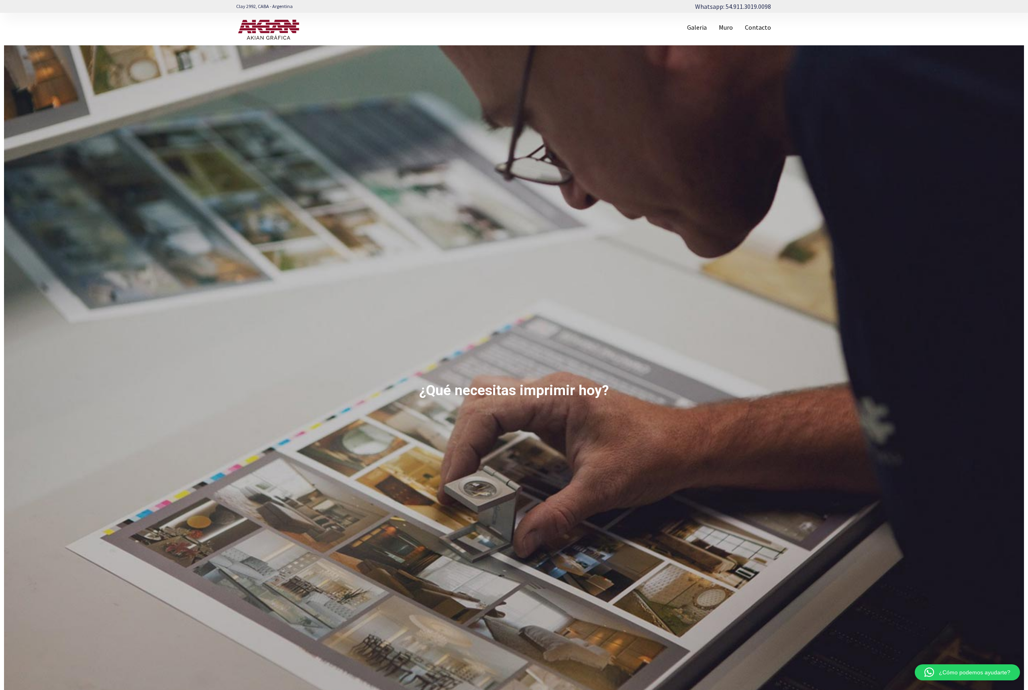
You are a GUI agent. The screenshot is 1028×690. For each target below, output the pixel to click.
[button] (967, 672)
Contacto (758, 27)
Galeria (697, 27)
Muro (726, 27)
